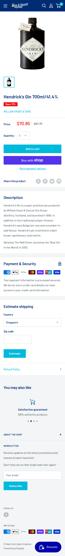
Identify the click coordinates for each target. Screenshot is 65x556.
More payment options (33, 168)
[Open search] (44, 6)
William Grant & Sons (17, 111)
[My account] (51, 6)
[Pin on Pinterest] (45, 181)
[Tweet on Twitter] (52, 181)
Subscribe (15, 485)
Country (8, 314)
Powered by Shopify (14, 548)
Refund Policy (12, 369)
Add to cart (32, 148)
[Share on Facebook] (38, 181)
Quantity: (9, 135)
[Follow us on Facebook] (6, 514)
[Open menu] (5, 5)
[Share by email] (58, 181)
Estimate (14, 353)
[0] (58, 6)
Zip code (9, 331)
